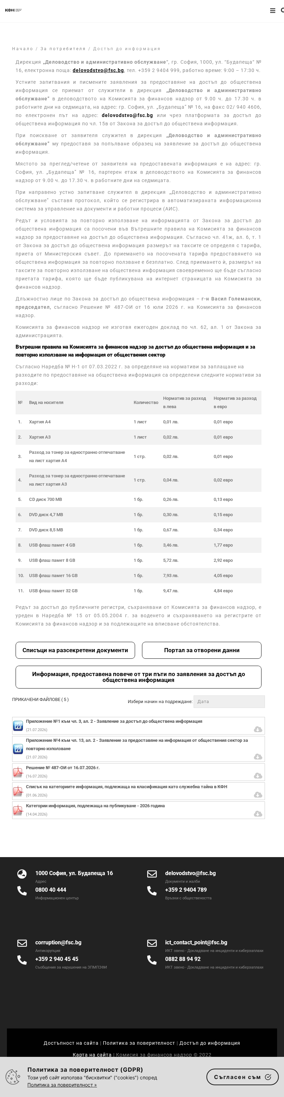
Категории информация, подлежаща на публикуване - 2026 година (95, 805)
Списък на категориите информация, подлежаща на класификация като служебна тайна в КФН (126, 786)
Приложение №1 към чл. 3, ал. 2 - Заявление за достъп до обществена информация (114, 721)
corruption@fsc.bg (58, 942)
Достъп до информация (209, 1043)
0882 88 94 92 (183, 959)
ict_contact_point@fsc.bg (196, 942)
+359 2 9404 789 (186, 890)
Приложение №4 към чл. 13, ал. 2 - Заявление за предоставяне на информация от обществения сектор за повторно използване (137, 744)
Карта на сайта (93, 1055)
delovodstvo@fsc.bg (127, 115)
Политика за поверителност (139, 1043)
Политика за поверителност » (62, 1085)
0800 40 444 (50, 890)
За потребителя (63, 48)
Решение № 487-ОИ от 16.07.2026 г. (63, 767)
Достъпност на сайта (71, 1043)
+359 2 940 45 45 (56, 959)
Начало (23, 48)
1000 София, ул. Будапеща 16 (74, 873)
